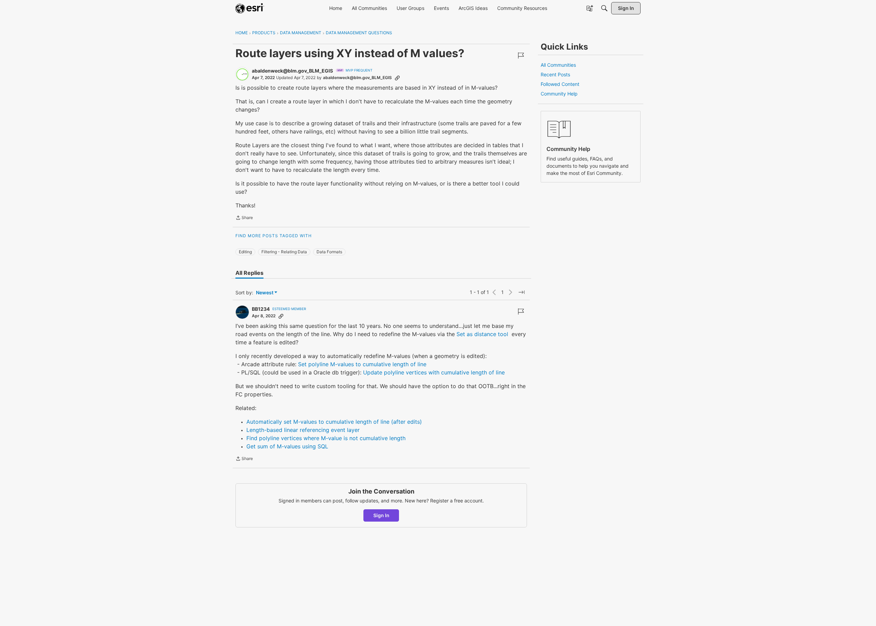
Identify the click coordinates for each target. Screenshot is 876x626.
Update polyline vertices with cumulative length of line (434, 372)
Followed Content (560, 84)
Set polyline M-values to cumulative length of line (362, 364)
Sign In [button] (381, 515)
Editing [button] (245, 251)
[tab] (249, 273)
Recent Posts (555, 74)
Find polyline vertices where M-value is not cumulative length (325, 438)
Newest (264, 293)
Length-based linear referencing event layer (303, 429)
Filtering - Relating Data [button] (284, 251)
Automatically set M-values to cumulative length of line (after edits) (334, 421)
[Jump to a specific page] (521, 292)
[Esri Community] (249, 8)
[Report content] (521, 55)
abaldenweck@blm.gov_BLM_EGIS (292, 71)
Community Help (559, 94)
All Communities (558, 65)
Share (244, 218)
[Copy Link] (397, 78)
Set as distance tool (482, 334)
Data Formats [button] (329, 251)
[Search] (604, 8)
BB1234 (261, 309)
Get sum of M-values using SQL (287, 446)
